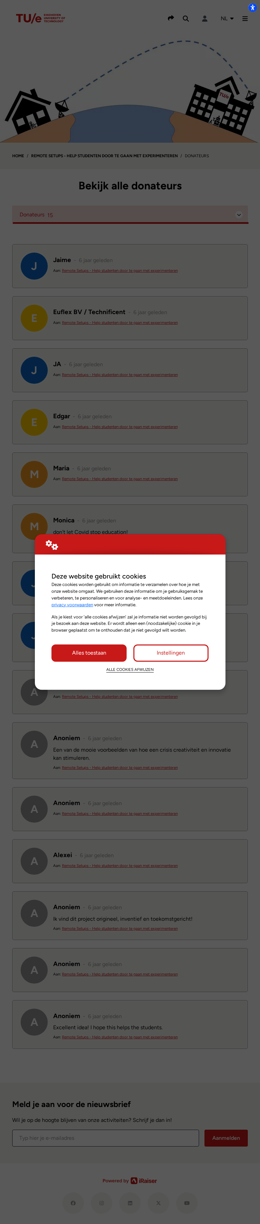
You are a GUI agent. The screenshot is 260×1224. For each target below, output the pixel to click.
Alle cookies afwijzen (130, 669)
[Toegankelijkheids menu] (252, 7)
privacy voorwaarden (72, 604)
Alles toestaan (89, 653)
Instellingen (171, 653)
